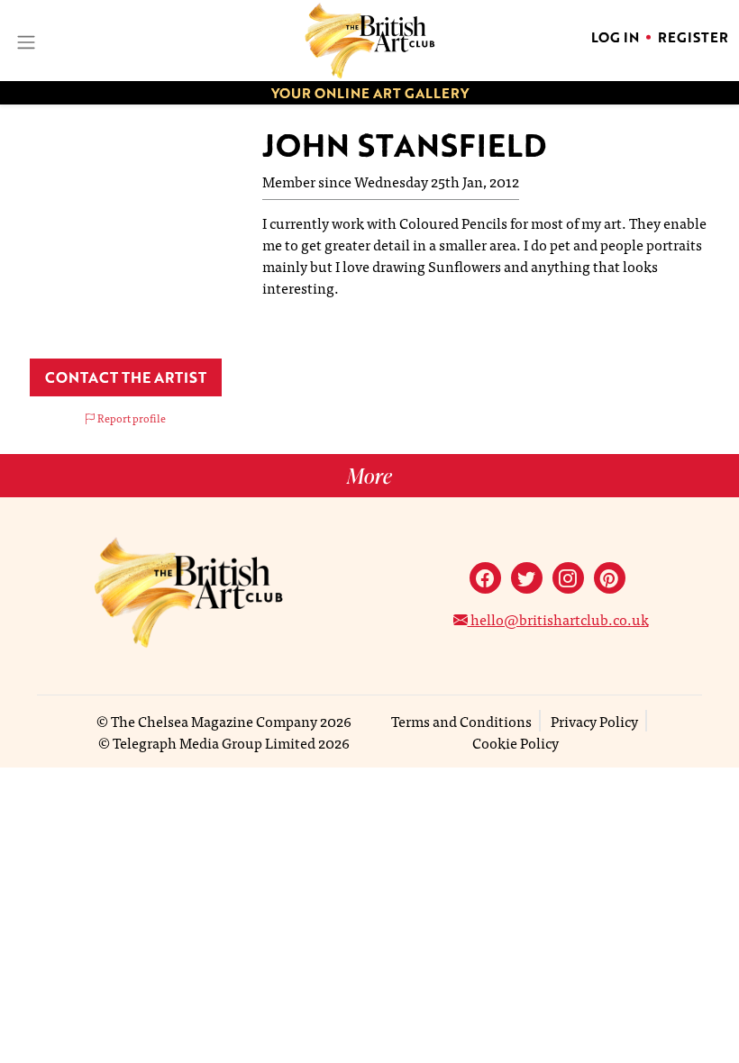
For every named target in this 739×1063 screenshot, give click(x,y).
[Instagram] (568, 578)
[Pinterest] (609, 578)
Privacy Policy (594, 720)
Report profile (131, 418)
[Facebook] (485, 578)
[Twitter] (527, 578)
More (369, 475)
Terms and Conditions (461, 720)
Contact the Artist (125, 377)
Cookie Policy (515, 742)
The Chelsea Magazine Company (214, 720)
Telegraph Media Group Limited (214, 742)
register (693, 37)
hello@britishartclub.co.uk (558, 619)
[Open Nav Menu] (24, 40)
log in (615, 37)
